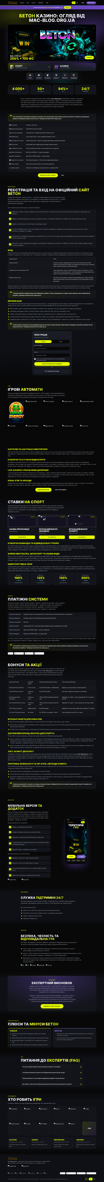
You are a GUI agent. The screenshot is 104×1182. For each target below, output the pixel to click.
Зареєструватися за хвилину (52, 364)
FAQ (47, 2)
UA (73, 2)
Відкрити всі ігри (43, 489)
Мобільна (40, 2)
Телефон (43, 341)
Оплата (33, 2)
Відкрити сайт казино (48, 175)
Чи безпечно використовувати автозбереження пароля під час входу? (43, 1072)
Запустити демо (60, 489)
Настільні (39, 76)
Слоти (30, 76)
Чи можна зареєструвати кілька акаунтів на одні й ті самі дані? (41, 1067)
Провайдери (74, 76)
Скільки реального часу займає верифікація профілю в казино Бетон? (43, 1078)
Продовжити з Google (53, 371)
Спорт (71, 856)
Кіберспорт (65, 76)
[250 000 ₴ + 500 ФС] (52, 43)
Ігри (28, 2)
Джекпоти (56, 76)
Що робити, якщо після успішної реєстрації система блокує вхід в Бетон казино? (47, 1084)
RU (77, 2)
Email (60, 341)
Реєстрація (91, 2)
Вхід (82, 2)
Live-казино (47, 76)
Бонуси (22, 2)
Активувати (22, 537)
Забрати (67, 7)
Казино (81, 856)
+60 (89, 1128)
